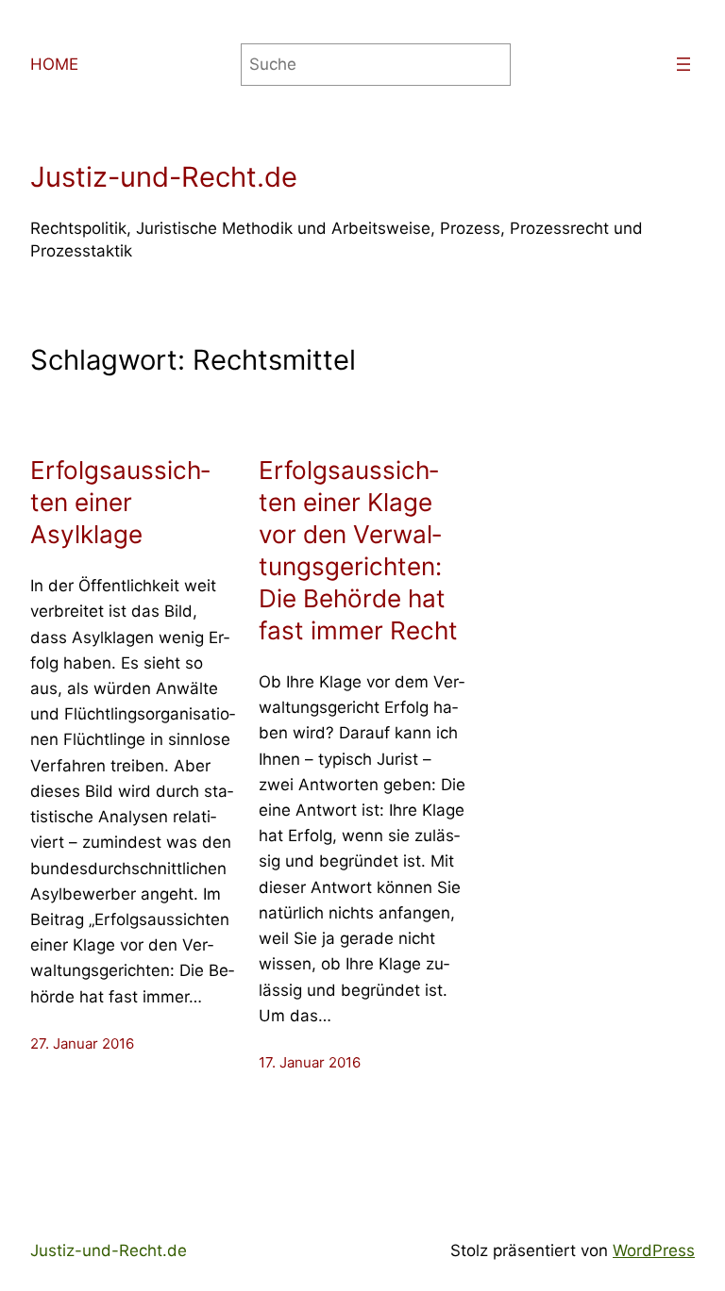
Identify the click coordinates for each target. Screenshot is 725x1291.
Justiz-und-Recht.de (163, 176)
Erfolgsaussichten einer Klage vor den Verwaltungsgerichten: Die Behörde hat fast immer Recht (358, 550)
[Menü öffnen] (683, 64)
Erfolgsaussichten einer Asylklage (120, 502)
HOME (54, 64)
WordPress (654, 1250)
